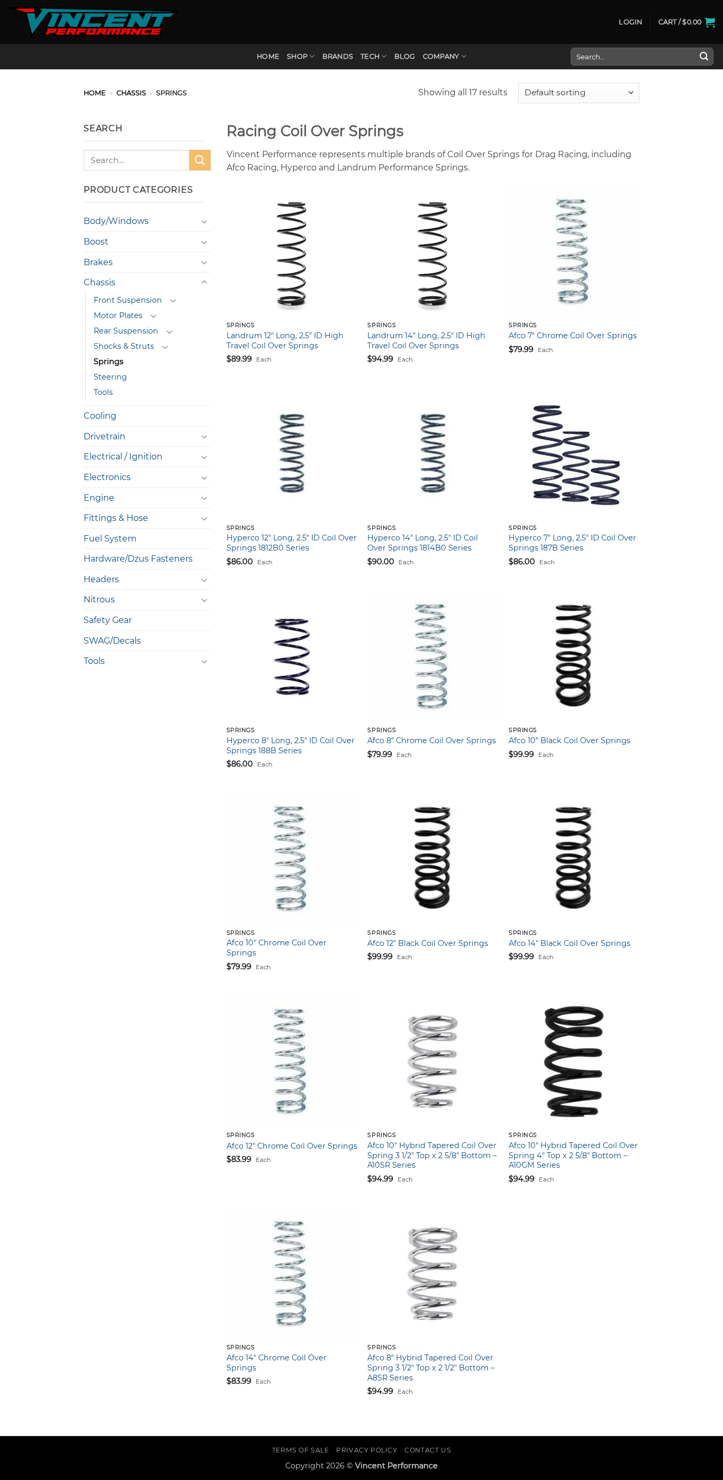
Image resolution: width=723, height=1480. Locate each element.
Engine (99, 498)
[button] (630, 22)
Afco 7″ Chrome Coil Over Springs (573, 335)
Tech (369, 56)
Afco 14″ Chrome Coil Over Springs (277, 1363)
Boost (96, 242)
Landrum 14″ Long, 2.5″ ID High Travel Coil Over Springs (426, 340)
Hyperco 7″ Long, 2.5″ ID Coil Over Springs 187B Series (572, 543)
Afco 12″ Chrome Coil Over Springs (292, 1146)
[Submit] (704, 57)
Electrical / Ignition (123, 457)
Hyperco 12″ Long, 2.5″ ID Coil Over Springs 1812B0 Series (292, 543)
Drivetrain (104, 436)
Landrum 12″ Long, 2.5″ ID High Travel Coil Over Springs (285, 340)
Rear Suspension (126, 331)
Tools (103, 392)
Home (268, 56)
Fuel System (110, 539)
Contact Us (427, 1450)
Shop (297, 56)
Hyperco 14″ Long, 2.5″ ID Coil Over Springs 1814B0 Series (422, 543)
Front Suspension (128, 300)
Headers (101, 579)
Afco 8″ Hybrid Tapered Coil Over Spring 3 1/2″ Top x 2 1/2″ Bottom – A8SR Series (430, 1367)
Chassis (131, 93)
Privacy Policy (366, 1450)
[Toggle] (204, 221)
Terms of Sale (300, 1450)
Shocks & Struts (124, 346)
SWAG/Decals (112, 641)
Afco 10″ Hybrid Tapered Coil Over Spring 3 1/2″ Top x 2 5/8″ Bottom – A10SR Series (431, 1155)
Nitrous (99, 599)
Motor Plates (118, 315)
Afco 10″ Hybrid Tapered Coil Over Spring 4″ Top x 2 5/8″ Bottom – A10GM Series (573, 1155)
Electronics (107, 477)
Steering (110, 377)
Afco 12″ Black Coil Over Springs (427, 943)
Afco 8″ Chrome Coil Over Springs (431, 740)
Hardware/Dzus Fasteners (138, 559)
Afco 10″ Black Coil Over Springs (569, 740)
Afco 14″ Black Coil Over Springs (569, 943)
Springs (108, 361)
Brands (338, 56)
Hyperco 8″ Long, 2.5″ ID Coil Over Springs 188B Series (291, 745)
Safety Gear (108, 620)
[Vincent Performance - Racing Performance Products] (93, 22)
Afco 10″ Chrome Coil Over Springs (277, 948)
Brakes (98, 262)
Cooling (100, 416)
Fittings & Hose (116, 518)
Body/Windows (116, 221)
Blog (404, 56)
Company (441, 56)
